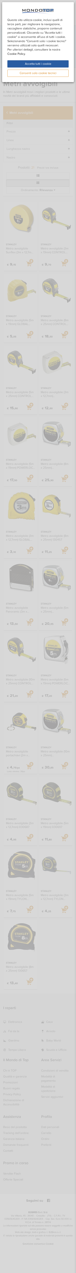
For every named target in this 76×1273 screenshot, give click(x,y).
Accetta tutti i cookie (38, 64)
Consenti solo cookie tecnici (38, 73)
